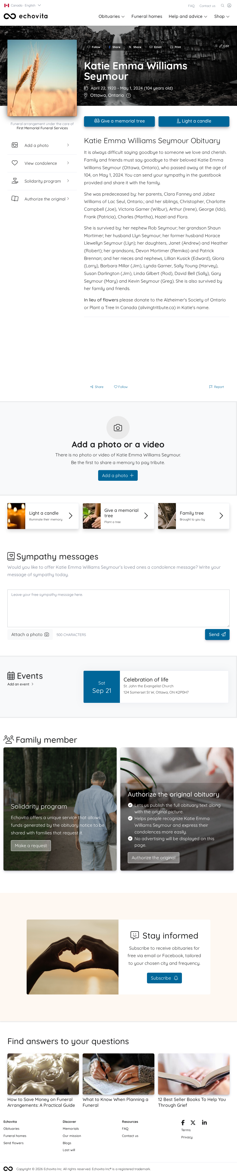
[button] (22, 5)
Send (214, 634)
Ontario (116, 95)
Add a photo (115, 475)
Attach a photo (27, 634)
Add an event (18, 684)
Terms (186, 1130)
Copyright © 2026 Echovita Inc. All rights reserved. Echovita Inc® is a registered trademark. (83, 1169)
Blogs (67, 1143)
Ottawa (98, 95)
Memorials (71, 1129)
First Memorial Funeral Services (42, 128)
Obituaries (109, 16)
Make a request (31, 845)
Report (219, 387)
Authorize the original (153, 857)
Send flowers (13, 1143)
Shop (219, 16)
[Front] (26, 16)
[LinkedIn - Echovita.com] (204, 1123)
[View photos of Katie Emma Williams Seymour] (42, 78)
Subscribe (161, 978)
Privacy (187, 1137)
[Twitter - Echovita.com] (193, 1123)
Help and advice (186, 16)
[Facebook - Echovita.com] (183, 1123)
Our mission (72, 1136)
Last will (69, 1150)
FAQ (191, 6)
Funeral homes (146, 16)
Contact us (207, 6)
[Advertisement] (156, 349)
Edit (225, 46)
